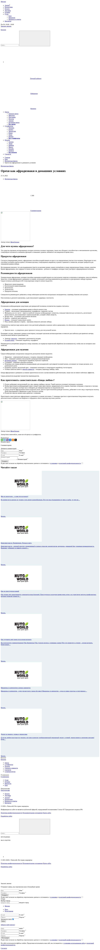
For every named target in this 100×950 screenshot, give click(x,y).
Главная (7, 157)
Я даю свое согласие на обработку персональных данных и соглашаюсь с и (41, 463)
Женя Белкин (14, 242)
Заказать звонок (6, 26)
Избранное (34, 93)
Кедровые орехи (14, 122)
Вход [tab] (6, 909)
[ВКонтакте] (10, 440)
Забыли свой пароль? (8, 925)
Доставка (8, 795)
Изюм (10, 133)
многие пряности (28, 369)
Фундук (11, 119)
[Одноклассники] (13, 440)
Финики (11, 128)
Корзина (33, 108)
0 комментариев (35, 210)
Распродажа (9, 799)
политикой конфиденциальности (70, 463)
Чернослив (12, 131)
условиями (53, 463)
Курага (11, 129)
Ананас (11, 142)
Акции (7, 797)
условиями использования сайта (74, 943)
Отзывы (7, 782)
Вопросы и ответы (11, 801)
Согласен (4, 948)
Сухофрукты (9, 126)
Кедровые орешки (11, 360)
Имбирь (11, 145)
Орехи (7, 112)
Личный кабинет (35, 78)
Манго (11, 147)
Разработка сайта (6, 816)
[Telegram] (5, 440)
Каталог (3, 30)
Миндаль (12, 115)
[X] (15, 440)
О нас (6, 780)
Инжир (11, 136)
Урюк (10, 135)
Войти (3, 921)
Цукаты (7, 140)
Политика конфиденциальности (11, 813)
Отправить (5, 895)
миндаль (14, 338)
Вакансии (8, 783)
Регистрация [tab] (9, 911)
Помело (11, 150)
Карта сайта (47, 813)
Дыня (10, 143)
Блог (6, 159)
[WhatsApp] (2, 440)
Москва (3, 1)
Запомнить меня (6, 919)
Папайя (11, 149)
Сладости (8, 154)
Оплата (7, 794)
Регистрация (5, 938)
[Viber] (7, 440)
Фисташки (12, 117)
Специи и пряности (11, 768)
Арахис (11, 121)
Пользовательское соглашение (33, 813)
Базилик (7, 309)
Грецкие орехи (13, 114)
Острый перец (9, 340)
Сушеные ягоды (10, 771)
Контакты (8, 803)
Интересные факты (11, 161)
